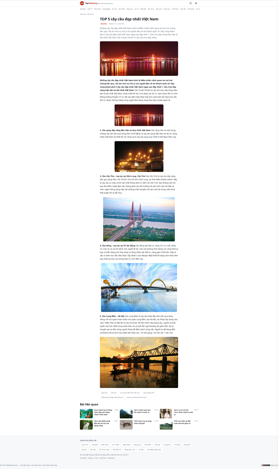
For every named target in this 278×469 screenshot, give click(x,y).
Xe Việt (141, 450)
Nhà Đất (143, 9)
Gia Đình (83, 9)
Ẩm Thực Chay (104, 450)
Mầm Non (105, 445)
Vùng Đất (187, 445)
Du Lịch (114, 9)
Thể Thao (175, 9)
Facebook (111, 458)
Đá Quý (157, 445)
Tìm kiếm (83, 458)
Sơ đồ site (102, 458)
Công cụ (91, 458)
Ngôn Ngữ (126, 445)
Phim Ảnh (97, 9)
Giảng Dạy (137, 445)
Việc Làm (159, 9)
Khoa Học (167, 9)
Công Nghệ (106, 9)
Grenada (95, 445)
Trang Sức (167, 445)
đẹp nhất (104, 393)
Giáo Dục (130, 9)
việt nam (114, 393)
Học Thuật (115, 445)
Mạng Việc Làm (130, 450)
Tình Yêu (183, 9)
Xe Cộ (137, 9)
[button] (191, 3)
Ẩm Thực (151, 9)
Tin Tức (198, 9)
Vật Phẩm (147, 445)
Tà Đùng (177, 445)
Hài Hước (191, 9)
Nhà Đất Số (117, 450)
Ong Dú (84, 450)
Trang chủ (83, 14)
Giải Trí (90, 9)
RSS (96, 458)
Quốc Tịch (84, 445)
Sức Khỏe (122, 9)
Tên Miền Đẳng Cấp (154, 450)
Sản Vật (93, 450)
